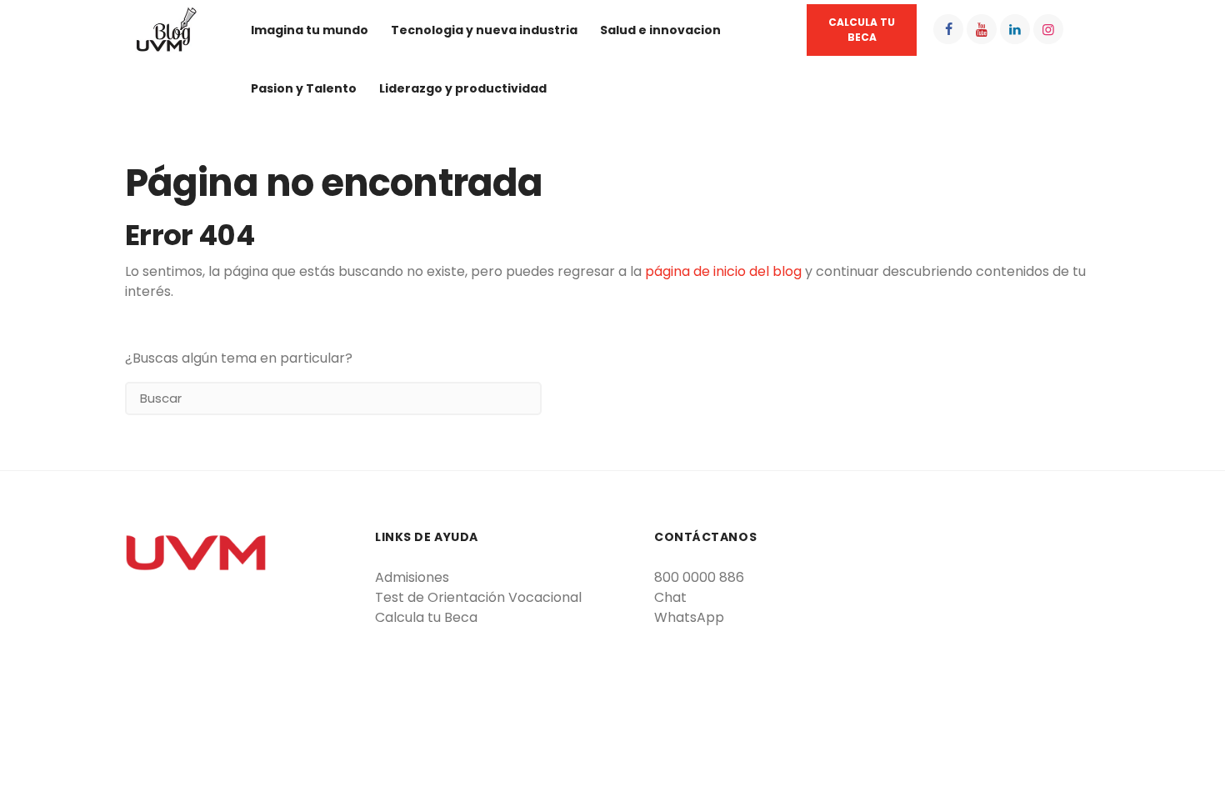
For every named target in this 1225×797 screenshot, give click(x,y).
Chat (670, 597)
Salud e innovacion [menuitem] (660, 30)
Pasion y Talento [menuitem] (304, 88)
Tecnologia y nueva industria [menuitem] (484, 30)
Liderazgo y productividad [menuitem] (463, 88)
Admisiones (412, 577)
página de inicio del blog (723, 271)
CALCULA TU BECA (861, 29)
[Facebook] (948, 29)
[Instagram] (1048, 29)
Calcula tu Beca (426, 617)
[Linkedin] (1015, 29)
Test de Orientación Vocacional (478, 597)
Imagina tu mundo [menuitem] (309, 30)
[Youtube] (982, 29)
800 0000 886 (699, 577)
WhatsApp (689, 617)
